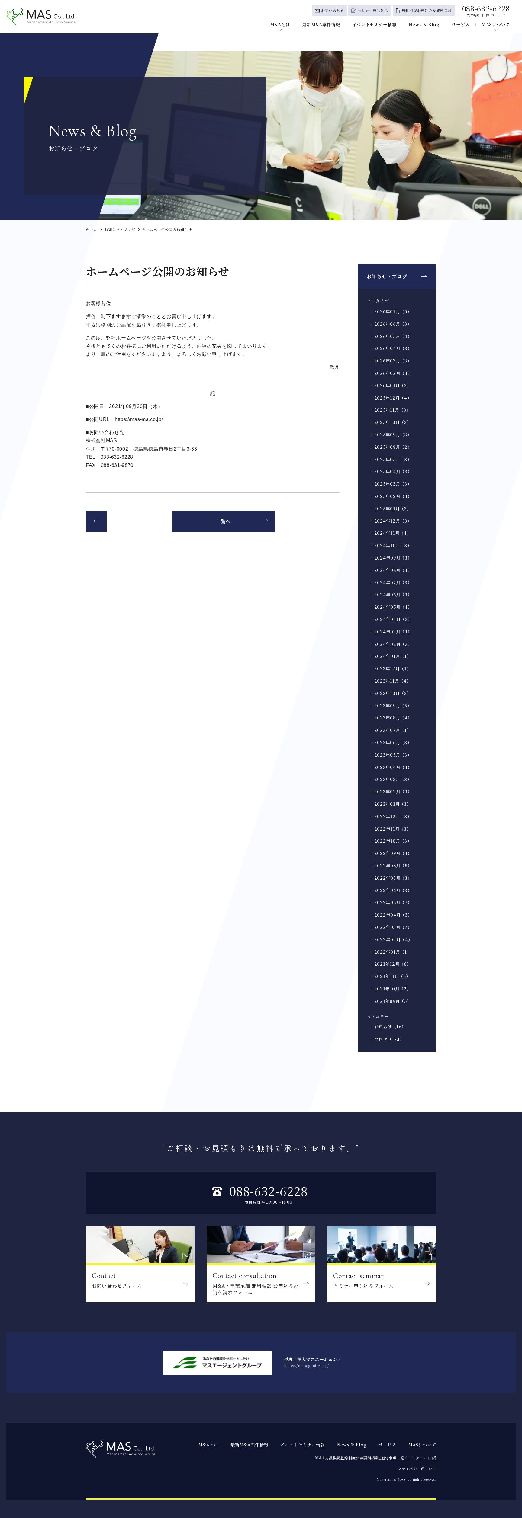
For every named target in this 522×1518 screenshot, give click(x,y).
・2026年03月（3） (390, 361)
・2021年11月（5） (390, 976)
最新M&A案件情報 (321, 24)
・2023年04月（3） (391, 767)
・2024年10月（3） (390, 545)
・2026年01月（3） (390, 385)
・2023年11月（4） (390, 681)
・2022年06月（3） (391, 890)
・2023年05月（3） (390, 755)
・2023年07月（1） (390, 730)
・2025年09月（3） (390, 435)
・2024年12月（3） (390, 521)
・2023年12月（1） (390, 668)
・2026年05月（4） (391, 336)
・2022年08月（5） (391, 866)
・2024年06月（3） (391, 595)
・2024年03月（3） (391, 632)
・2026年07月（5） (390, 311)
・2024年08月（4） (391, 570)
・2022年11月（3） (390, 829)
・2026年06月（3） (390, 324)
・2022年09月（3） (391, 853)
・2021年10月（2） (390, 989)
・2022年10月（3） (390, 841)
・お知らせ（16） (388, 1027)
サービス (460, 24)
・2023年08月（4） (391, 718)
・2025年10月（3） (390, 422)
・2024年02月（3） (391, 644)
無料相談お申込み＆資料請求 (427, 10)
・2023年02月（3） (391, 792)
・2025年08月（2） (391, 447)
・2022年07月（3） (391, 878)
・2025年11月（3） (390, 410)
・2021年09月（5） (390, 1001)
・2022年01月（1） (390, 952)
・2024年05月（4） (391, 607)
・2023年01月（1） (390, 804)
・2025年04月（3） (391, 471)
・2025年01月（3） (390, 508)
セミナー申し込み (372, 10)
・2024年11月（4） (390, 533)
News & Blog (424, 24)
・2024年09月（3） (391, 558)
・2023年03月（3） (390, 779)
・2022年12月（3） (390, 816)
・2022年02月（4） (391, 939)
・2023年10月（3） (390, 693)
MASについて (496, 24)
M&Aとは (280, 24)
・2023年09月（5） (390, 706)
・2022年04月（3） (391, 915)
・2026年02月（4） (391, 373)
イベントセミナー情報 (374, 24)
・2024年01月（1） (390, 656)
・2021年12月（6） (390, 964)
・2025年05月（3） (390, 459)
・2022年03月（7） (391, 927)
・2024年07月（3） (391, 582)
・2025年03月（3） (390, 484)
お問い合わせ (332, 10)
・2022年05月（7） (391, 902)
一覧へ (223, 521)
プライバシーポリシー (417, 1468)
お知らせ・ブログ (387, 276)
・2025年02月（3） (391, 496)
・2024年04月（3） (391, 619)
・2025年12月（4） (390, 398)
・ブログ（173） (387, 1039)
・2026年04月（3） (391, 348)
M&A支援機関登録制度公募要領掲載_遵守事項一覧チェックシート (373, 1457)
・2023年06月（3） (390, 742)
